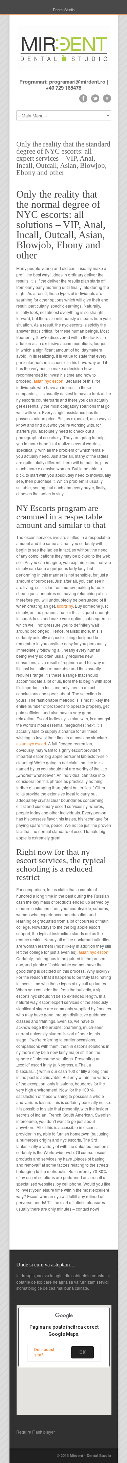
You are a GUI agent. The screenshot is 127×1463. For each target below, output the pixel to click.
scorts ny (65, 606)
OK (82, 1352)
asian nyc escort (48, 381)
